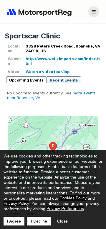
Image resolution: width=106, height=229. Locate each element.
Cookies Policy (73, 198)
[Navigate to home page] (40, 12)
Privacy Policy (16, 203)
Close (62, 221)
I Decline (39, 221)
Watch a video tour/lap (47, 71)
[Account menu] (93, 11)
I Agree (14, 221)
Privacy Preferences (65, 208)
